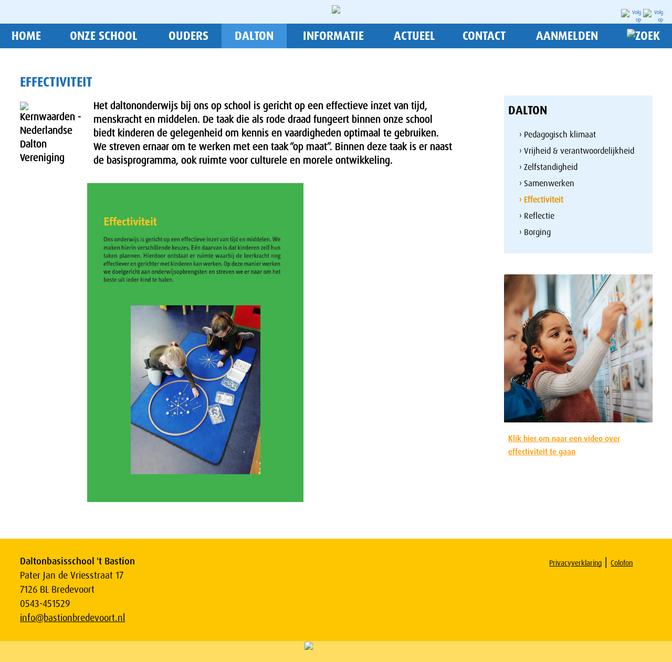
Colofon (622, 563)
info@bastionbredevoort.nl (72, 618)
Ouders (188, 36)
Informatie (333, 36)
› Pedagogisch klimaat (557, 134)
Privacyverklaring (575, 563)
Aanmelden (567, 36)
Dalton (254, 36)
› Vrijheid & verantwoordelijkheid (576, 150)
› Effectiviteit (541, 199)
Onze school (104, 36)
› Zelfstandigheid (548, 167)
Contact (484, 36)
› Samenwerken (546, 183)
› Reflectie (536, 215)
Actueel (414, 36)
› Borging (535, 232)
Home (26, 36)
